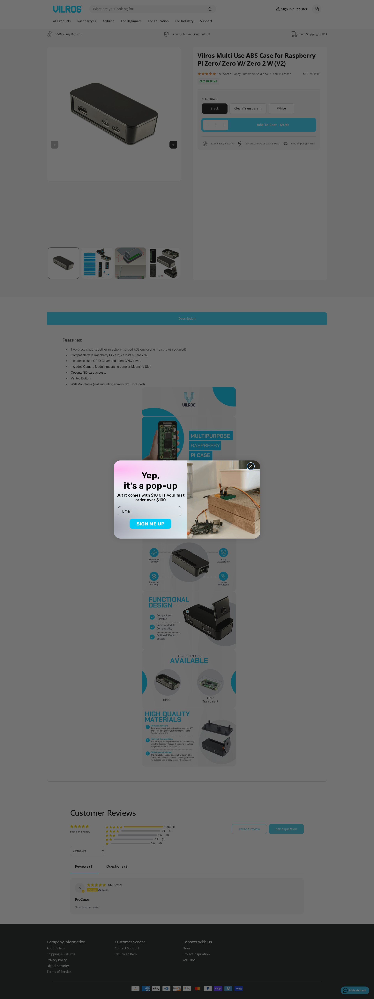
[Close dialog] (250, 466)
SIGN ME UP (150, 524)
